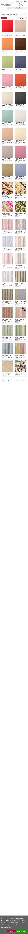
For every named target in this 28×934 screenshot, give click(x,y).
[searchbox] (16, 8)
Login (22, 1)
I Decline (11, 931)
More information (6, 927)
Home (2, 12)
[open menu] (26, 4)
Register (18, 1)
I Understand (21, 931)
